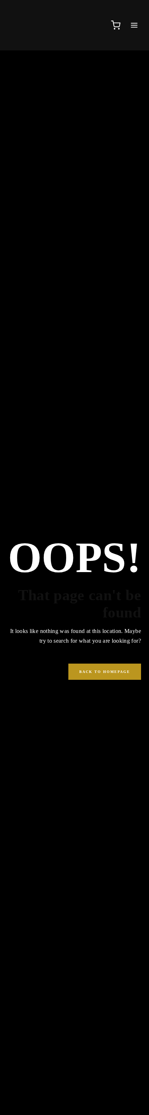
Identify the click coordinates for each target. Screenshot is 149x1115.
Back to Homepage (104, 672)
